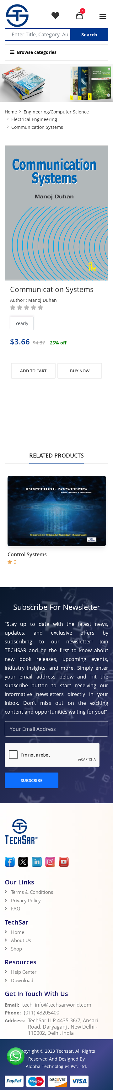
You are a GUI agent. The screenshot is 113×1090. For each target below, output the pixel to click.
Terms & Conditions (32, 892)
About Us (21, 940)
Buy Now (79, 371)
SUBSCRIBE (31, 780)
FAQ (15, 908)
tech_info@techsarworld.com (56, 1005)
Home (11, 112)
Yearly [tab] (21, 323)
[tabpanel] (56, 341)
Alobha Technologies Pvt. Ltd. (56, 1066)
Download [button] (23, 980)
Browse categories (36, 52)
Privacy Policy (26, 900)
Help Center (23, 972)
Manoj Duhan (42, 300)
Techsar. (65, 1051)
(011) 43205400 (41, 1012)
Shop (16, 949)
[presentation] (26, 323)
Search (89, 34)
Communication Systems (52, 289)
